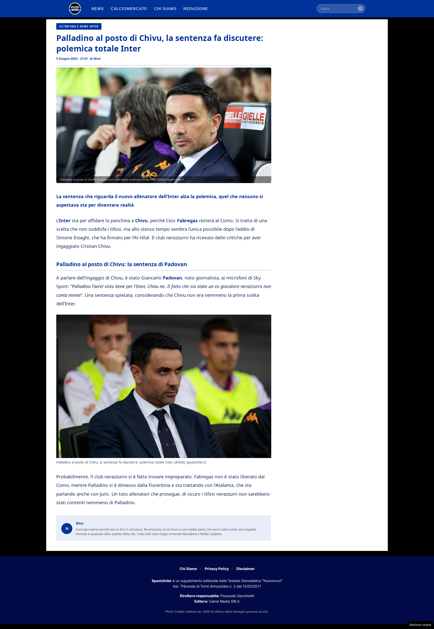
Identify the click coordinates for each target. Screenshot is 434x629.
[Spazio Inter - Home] (75, 9)
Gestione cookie (420, 624)
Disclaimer (245, 568)
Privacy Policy (217, 568)
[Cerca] (360, 8)
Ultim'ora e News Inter (78, 26)
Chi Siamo (188, 568)
